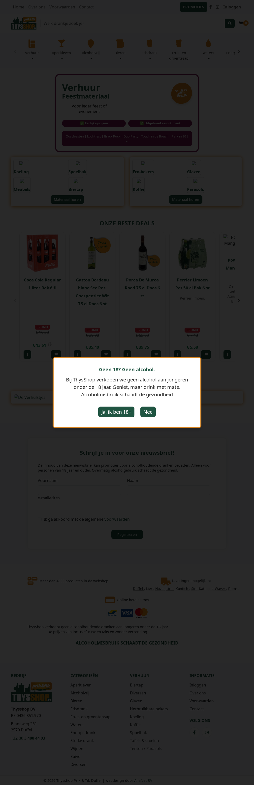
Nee (148, 412)
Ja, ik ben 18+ (116, 412)
